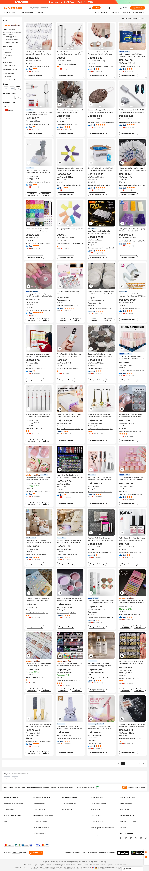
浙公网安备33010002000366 (107, 868)
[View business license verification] (93, 868)
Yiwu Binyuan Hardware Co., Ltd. (98, 678)
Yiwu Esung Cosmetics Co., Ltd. (35, 368)
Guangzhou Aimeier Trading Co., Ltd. (37, 613)
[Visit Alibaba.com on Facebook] (121, 837)
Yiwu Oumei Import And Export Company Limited (69, 492)
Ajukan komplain (96, 815)
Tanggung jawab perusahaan (13, 815)
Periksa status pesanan (127, 815)
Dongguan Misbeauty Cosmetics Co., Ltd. (101, 248)
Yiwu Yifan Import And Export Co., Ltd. (68, 680)
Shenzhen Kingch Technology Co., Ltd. (38, 243)
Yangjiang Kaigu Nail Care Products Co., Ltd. (100, 492)
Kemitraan (123, 827)
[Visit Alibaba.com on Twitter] (131, 837)
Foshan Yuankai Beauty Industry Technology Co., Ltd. (36, 555)
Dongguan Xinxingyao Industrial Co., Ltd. (38, 66)
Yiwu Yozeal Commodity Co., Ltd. (67, 124)
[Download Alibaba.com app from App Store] (123, 853)
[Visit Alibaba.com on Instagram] (136, 837)
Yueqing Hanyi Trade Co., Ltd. (35, 428)
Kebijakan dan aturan (39, 833)
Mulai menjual (124, 809)
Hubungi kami (95, 809)
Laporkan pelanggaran (98, 835)
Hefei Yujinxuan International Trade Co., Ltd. (131, 431)
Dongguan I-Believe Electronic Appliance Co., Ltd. (101, 122)
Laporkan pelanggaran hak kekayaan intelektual (102, 828)
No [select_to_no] (15, 778)
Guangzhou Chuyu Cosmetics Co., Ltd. (38, 491)
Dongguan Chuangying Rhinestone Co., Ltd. (131, 185)
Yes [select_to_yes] (7, 778)
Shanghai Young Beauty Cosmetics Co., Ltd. (69, 368)
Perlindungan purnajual (40, 821)
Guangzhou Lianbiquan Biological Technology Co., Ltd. (129, 66)
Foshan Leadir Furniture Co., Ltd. (67, 554)
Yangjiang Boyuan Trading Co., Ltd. (129, 614)
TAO (90, 862)
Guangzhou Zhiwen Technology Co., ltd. (38, 124)
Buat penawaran (67, 809)
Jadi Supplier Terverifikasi (128, 821)
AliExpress (45, 862)
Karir (5, 821)
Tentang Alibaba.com (11, 797)
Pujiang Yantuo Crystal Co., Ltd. (66, 64)
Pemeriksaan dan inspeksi (41, 827)
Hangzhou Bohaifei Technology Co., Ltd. (38, 310)
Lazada (74, 862)
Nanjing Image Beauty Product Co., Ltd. (100, 429)
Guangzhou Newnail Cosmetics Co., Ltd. (131, 371)
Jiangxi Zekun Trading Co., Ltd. (66, 613)
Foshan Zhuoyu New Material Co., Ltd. (131, 552)
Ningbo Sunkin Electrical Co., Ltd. (129, 308)
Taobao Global (82, 862)
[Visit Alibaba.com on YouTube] (140, 837)
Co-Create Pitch (9, 809)
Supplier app (76, 853)
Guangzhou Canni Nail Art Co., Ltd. (67, 305)
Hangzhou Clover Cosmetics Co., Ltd (130, 494)
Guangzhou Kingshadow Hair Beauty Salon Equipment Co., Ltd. (39, 182)
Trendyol (96, 862)
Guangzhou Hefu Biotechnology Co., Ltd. (100, 617)
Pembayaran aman (39, 803)
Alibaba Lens (16, 853)
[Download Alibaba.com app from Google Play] (138, 853)
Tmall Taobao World (64, 862)
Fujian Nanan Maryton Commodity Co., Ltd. (70, 243)
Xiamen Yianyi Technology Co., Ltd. (130, 738)
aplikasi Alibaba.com (108, 853)
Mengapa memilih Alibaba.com (13, 803)
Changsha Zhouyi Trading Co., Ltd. (98, 743)
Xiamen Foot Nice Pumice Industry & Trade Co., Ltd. (68, 185)
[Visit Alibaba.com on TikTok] (145, 837)
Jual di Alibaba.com (126, 803)
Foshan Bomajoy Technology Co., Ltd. (99, 552)
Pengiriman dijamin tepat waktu (43, 815)
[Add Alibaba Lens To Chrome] (36, 853)
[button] (90, 7)
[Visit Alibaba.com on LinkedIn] (126, 837)
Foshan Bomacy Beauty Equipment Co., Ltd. (69, 738)
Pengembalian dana (97, 821)
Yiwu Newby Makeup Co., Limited (129, 122)
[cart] (115, 8)
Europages (104, 862)
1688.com (54, 862)
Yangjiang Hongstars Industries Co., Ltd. (38, 741)
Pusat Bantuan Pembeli (98, 803)
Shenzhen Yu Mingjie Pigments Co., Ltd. (100, 308)
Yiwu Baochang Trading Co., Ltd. (129, 678)
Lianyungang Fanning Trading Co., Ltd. (37, 677)
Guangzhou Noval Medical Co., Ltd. (99, 185)
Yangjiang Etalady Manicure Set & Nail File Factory (132, 241)
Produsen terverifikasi (69, 803)
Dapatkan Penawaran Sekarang (86, 787)
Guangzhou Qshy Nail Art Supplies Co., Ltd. (70, 429)
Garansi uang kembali (39, 809)
